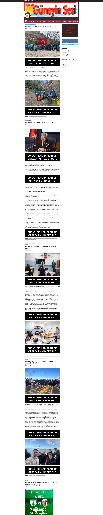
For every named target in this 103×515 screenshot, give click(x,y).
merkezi (44, 475)
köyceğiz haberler (40, 116)
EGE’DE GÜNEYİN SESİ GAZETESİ (35, 21)
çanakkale (30, 475)
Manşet (45, 116)
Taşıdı (32, 239)
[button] (77, 21)
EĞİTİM (30, 23)
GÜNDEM (44, 21)
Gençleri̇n (37, 475)
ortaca (29, 239)
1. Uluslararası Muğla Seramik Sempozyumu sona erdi (67, 63)
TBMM (34, 239)
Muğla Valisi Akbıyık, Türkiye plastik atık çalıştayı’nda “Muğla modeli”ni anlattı (69, 51)
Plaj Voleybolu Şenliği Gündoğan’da (68, 59)
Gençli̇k (41, 475)
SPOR (53, 21)
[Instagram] (76, 1)
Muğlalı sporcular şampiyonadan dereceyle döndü (68, 55)
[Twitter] (78, 1)
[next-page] (63, 67)
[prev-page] (62, 67)
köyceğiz (35, 116)
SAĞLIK (64, 21)
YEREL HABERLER (30, 24)
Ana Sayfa (26, 23)
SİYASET (49, 21)
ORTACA (69, 21)
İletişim (74, 21)
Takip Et (76, 42)
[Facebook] (74, 1)
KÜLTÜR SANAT (59, 21)
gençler (34, 475)
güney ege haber (31, 116)
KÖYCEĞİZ (34, 24)
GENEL (29, 358)
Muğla (27, 239)
